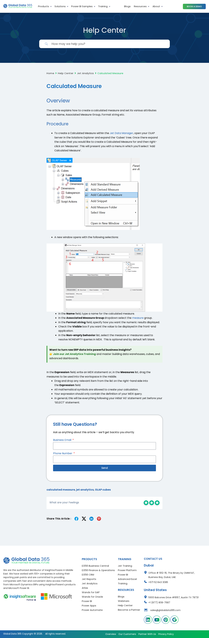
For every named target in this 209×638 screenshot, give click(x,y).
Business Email (62, 440)
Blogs (127, 6)
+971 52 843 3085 (158, 582)
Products (43, 6)
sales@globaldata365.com (165, 610)
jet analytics (85, 490)
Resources (140, 6)
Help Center (65, 73)
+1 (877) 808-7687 (159, 602)
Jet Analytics (85, 73)
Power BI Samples (82, 6)
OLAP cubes (103, 490)
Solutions (60, 6)
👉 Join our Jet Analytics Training (72, 354)
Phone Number (63, 453)
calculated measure (61, 490)
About (156, 6)
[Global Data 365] (26, 560)
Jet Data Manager (121, 133)
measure (138, 318)
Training (103, 6)
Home (50, 73)
